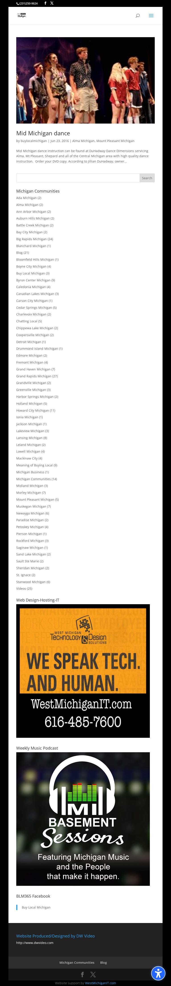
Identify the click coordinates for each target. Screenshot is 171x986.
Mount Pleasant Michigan (115, 141)
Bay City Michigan (29, 232)
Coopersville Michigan (32, 335)
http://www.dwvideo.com (34, 943)
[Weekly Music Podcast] (83, 884)
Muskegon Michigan (31, 506)
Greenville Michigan (31, 390)
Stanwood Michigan (31, 582)
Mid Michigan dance (43, 133)
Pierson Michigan (29, 534)
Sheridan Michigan (30, 568)
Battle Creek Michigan (32, 225)
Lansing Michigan (29, 438)
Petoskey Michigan (30, 527)
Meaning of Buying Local (34, 465)
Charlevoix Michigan (31, 314)
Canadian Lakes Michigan (35, 294)
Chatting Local (26, 321)
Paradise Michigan (30, 520)
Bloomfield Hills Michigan (35, 259)
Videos (21, 588)
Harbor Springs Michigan (35, 396)
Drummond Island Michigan (37, 348)
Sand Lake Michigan (31, 554)
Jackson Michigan (29, 424)
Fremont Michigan (29, 362)
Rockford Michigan (30, 541)
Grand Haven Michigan (33, 369)
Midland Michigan (29, 486)
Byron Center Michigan (33, 280)
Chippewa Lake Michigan (34, 328)
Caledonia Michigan (31, 287)
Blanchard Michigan (31, 246)
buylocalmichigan (34, 141)
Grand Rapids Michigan (33, 376)
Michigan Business (30, 472)
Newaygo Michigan (30, 513)
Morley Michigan (28, 492)
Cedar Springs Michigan (34, 307)
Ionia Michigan (27, 417)
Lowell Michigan (28, 451)
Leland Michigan (28, 445)
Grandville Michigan (31, 383)
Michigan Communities (33, 479)
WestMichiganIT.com (100, 983)
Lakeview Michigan (30, 431)
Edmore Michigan (29, 355)
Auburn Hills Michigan (33, 218)
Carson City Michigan (32, 301)
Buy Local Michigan (30, 273)
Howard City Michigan (32, 410)
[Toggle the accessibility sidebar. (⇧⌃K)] (158, 973)
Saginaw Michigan (29, 547)
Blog (19, 252)
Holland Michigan (29, 403)
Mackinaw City (27, 458)
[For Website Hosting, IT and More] (83, 736)
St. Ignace (23, 575)
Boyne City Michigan (31, 266)
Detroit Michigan (28, 342)
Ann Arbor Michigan (31, 211)
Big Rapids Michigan (31, 239)
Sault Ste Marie (27, 561)
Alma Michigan (83, 141)
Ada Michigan (26, 198)
